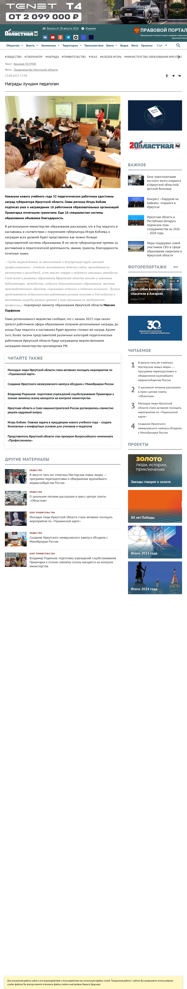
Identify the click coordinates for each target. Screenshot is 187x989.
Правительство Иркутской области (36, 69)
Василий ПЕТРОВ (25, 64)
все (176, 267)
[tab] (14, 57)
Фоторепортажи (147, 267)
